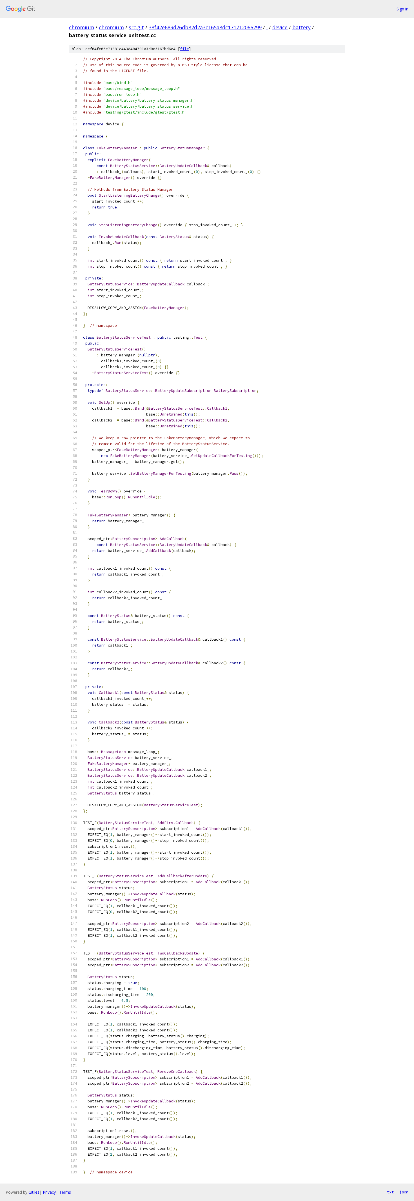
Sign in (402, 9)
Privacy (49, 1192)
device (280, 27)
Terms (65, 1192)
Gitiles (33, 1192)
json (403, 1192)
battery (301, 27)
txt (390, 1192)
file (184, 48)
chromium (81, 27)
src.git (136, 27)
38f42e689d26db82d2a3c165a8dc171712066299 (205, 27)
